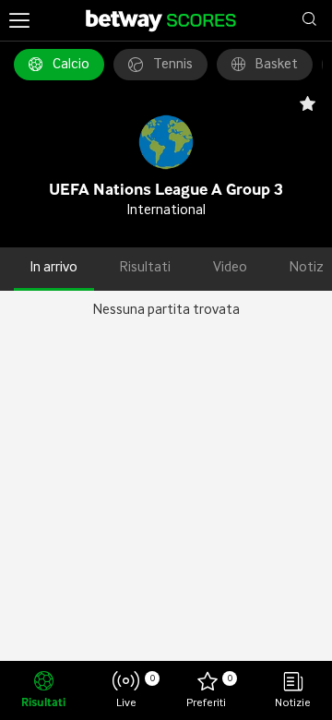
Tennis (173, 64)
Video (230, 267)
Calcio (71, 64)
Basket (276, 64)
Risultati (145, 267)
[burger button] (19, 20)
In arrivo (53, 267)
